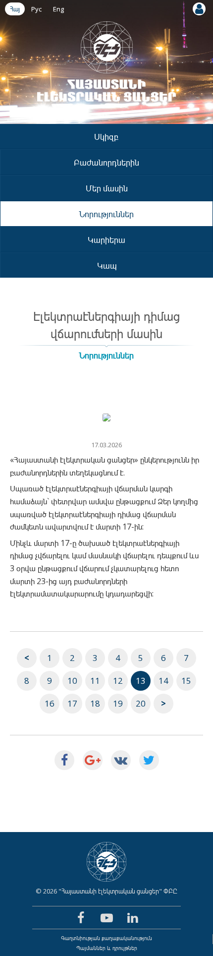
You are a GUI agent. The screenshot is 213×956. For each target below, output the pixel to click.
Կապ (107, 265)
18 (95, 703)
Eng (58, 8)
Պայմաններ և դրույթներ (106, 948)
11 (95, 680)
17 (72, 703)
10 (72, 680)
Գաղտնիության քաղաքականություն (106, 938)
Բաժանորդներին (106, 162)
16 (49, 703)
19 (118, 703)
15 (186, 680)
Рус (36, 8)
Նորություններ (106, 214)
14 (163, 680)
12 (118, 680)
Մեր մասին (107, 188)
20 (141, 703)
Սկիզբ (106, 136)
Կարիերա (106, 239)
